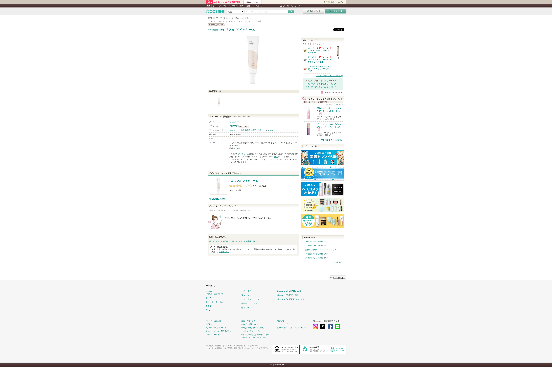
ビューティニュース (250, 299)
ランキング (217, 6)
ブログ (234, 6)
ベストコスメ (295, 6)
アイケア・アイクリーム (278, 130)
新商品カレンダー (249, 303)
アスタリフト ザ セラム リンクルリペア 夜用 (319, 60)
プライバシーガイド (213, 335)
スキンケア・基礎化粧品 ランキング (320, 84)
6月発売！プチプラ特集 (314, 254)
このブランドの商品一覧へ (245, 241)
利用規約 (209, 324)
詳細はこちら (224, 252)
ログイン (341, 2)
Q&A (241, 6)
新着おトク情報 (252, 2)
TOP (208, 6)
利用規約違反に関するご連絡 (252, 328)
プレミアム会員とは (213, 321)
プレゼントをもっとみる (331, 140)
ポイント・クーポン (215, 302)
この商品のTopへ (218, 199)
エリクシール (313, 48)
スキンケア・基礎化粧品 (239, 130)
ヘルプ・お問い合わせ (250, 324)
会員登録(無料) (329, 2)
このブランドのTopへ (220, 241)
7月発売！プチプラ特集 (314, 246)
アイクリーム (243, 154)
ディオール (312, 66)
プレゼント (246, 295)
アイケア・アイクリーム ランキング (320, 87)
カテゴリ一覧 (284, 6)
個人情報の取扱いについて (216, 328)
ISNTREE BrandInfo (244, 126)
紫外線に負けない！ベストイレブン (318, 250)
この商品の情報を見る (216, 24)
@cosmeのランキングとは (334, 92)
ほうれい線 (273, 159)
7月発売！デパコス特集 (314, 241)
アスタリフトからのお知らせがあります (325, 57)
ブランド (226, 6)
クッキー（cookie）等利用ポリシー (219, 331)
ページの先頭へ (339, 278)
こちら (238, 148)
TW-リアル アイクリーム (237, 30)
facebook (330, 326)
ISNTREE (213, 29)
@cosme (216, 292)
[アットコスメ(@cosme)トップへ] (215, 12)
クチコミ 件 (235, 190)
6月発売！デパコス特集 (314, 258)
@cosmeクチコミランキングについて (291, 328)
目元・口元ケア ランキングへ (328, 76)
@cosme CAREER (291, 299)
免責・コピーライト (249, 321)
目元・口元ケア (258, 130)
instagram (315, 326)
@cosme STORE (288, 295)
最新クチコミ (247, 307)
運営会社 (280, 321)
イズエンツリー (236, 122)
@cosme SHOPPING (290, 291)
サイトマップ (282, 324)
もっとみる (338, 262)
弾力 (276, 157)
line (337, 326)
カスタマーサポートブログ (251, 331)
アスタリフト (313, 57)
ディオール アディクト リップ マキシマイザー (319, 68)
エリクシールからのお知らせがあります (325, 48)
